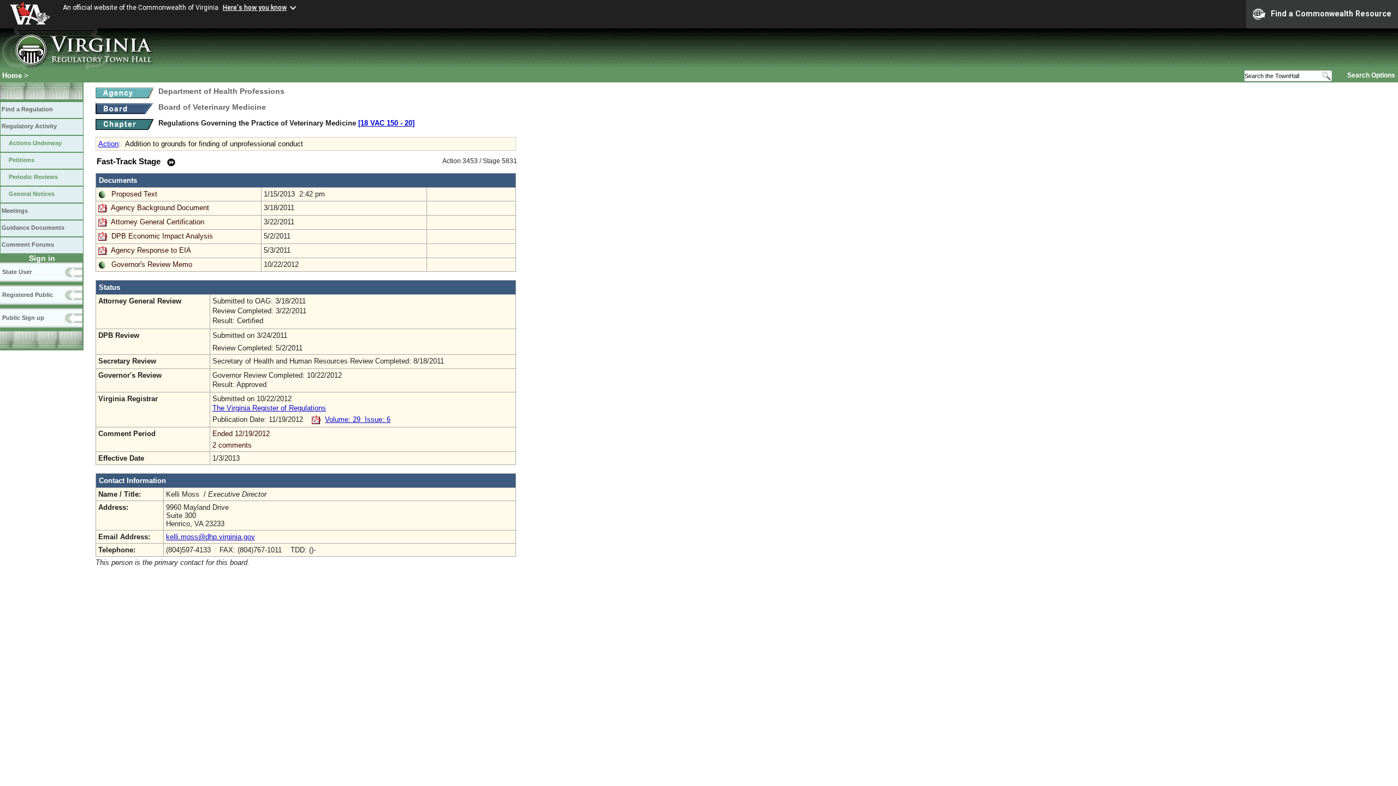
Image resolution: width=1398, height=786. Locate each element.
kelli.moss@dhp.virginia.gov (210, 537)
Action (108, 144)
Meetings (15, 210)
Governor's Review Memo (151, 264)
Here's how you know (255, 7)
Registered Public (27, 294)
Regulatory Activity (29, 126)
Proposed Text (134, 194)
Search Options (1371, 75)
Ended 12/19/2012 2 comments (241, 439)
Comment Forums (28, 244)
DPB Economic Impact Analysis (162, 236)
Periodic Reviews (33, 177)
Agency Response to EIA (151, 250)
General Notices (32, 193)
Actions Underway (35, 143)
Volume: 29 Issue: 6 (357, 419)
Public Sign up (23, 317)
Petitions (21, 160)
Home (12, 76)
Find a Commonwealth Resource (1331, 13)
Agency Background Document (160, 208)
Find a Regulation (27, 109)
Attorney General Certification (157, 222)
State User (17, 272)
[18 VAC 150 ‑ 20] (386, 123)
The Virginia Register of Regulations (269, 408)
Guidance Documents (33, 227)
